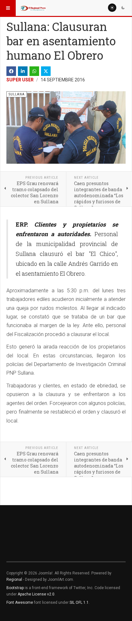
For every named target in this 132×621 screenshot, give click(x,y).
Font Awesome (19, 602)
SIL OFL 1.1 (79, 602)
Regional (14, 579)
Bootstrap (15, 588)
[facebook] (11, 71)
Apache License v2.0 (36, 594)
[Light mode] (112, 8)
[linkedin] (23, 71)
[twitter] (46, 71)
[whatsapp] (34, 71)
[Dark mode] (123, 8)
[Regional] (32, 8)
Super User (20, 79)
